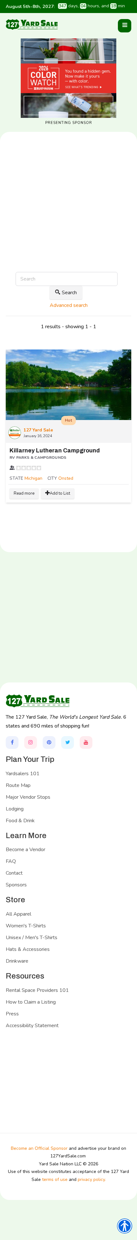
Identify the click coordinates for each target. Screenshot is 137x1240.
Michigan (33, 478)
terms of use (55, 1179)
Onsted (65, 478)
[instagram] (30, 742)
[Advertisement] (68, 222)
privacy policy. (92, 1179)
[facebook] (12, 742)
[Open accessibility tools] (124, 1226)
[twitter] (67, 742)
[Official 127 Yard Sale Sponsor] (68, 78)
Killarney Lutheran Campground (55, 450)
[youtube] (86, 742)
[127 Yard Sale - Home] (32, 24)
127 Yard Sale (38, 430)
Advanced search (69, 305)
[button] (124, 25)
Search (69, 292)
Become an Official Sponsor (39, 1148)
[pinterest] (49, 742)
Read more (24, 493)
